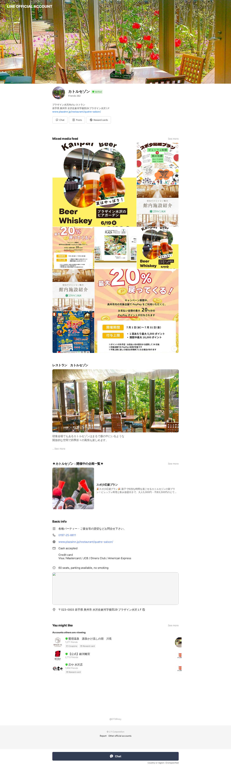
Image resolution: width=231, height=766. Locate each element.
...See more (58, 448)
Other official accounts (119, 735)
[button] (77, 120)
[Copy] (143, 609)
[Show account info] (97, 92)
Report (103, 735)
